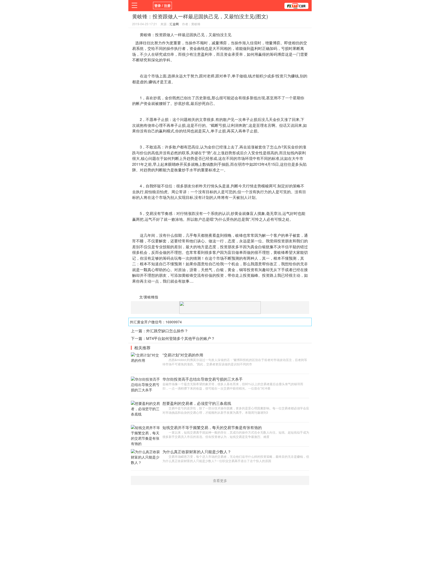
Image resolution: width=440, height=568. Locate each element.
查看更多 (220, 480)
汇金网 (174, 24)
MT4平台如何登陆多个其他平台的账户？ (180, 338)
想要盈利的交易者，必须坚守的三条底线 (196, 403)
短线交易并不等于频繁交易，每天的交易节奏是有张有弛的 (212, 427)
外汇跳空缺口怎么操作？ (167, 330)
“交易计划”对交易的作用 (182, 354)
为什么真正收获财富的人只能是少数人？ (196, 451)
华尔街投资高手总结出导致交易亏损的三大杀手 (202, 379)
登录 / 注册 (162, 5)
